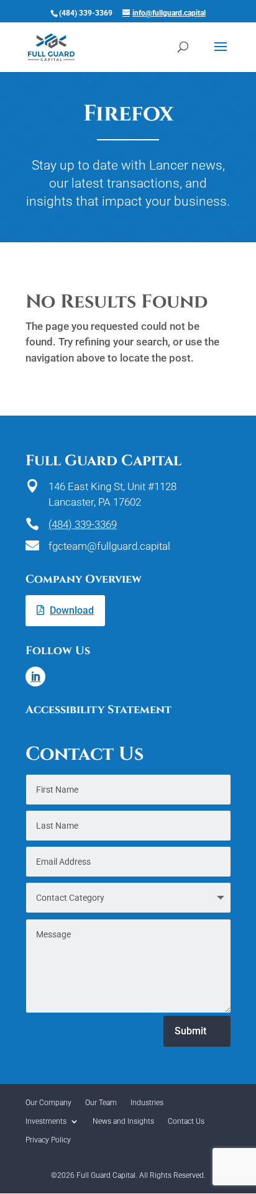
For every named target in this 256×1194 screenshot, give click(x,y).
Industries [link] (146, 1102)
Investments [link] (45, 1121)
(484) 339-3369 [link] (82, 524)
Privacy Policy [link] (48, 1140)
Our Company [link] (48, 1102)
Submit (190, 1031)
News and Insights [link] (123, 1121)
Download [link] (72, 610)
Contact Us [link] (186, 1121)
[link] (51, 46)
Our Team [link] (101, 1102)
